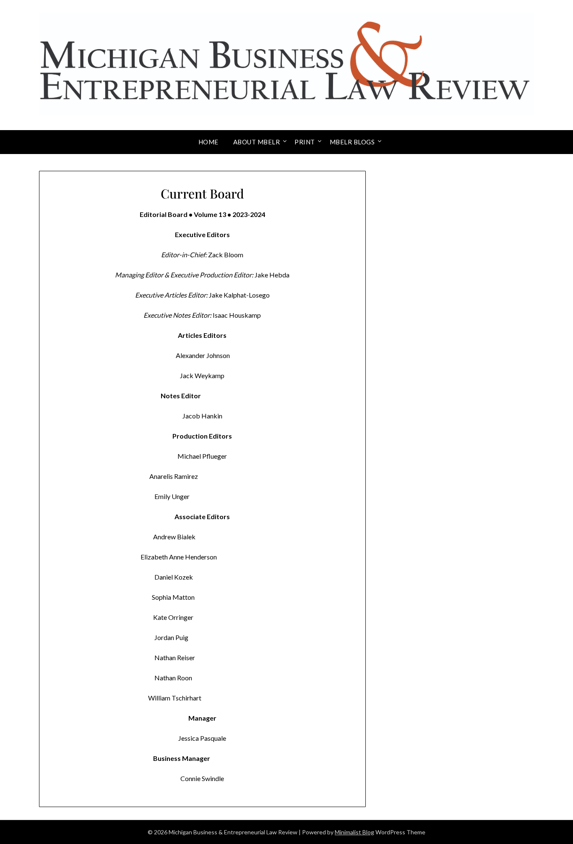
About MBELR (256, 142)
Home (208, 142)
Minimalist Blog (354, 832)
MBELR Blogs (352, 142)
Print (304, 142)
